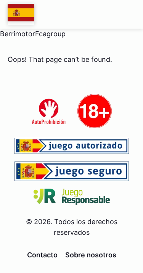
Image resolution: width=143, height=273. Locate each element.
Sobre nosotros (90, 255)
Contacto (42, 255)
